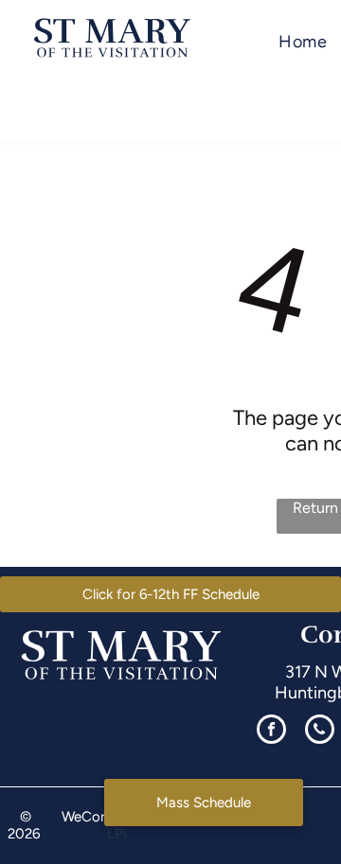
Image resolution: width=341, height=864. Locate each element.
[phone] (319, 731)
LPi (116, 833)
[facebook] (271, 731)
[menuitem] (302, 42)
